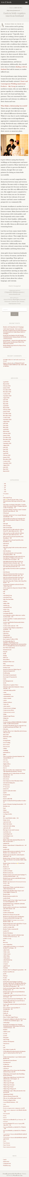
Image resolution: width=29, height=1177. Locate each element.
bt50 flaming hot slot (8, 681)
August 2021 (6, 445)
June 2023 (5, 401)
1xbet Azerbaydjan (7, 527)
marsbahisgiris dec (7, 834)
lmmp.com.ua (6, 820)
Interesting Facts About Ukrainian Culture (13, 780)
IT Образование (6, 786)
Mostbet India (6, 894)
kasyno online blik (7, 798)
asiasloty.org (6, 605)
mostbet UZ (6, 931)
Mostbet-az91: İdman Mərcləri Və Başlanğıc (13, 327)
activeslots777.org (7, 597)
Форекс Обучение (6, 1145)
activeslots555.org (7, 595)
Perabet (5, 977)
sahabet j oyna (6, 1031)
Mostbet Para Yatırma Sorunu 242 (11, 914)
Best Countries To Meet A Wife (10, 639)
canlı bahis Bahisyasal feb (9, 690)
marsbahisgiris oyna (8, 836)
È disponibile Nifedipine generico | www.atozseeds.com (14, 292)
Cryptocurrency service (9, 712)
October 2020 (6, 461)
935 (4, 593)
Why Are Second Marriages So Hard (12, 1098)
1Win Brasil (6, 513)
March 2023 (6, 407)
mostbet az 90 (6, 868)
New (4, 940)
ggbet (4, 754)
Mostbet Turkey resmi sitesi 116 (10, 929)
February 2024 (6, 385)
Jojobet (5, 792)
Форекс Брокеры (6, 1143)
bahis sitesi (5, 633)
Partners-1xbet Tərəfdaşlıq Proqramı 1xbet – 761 (14, 969)
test (4, 1045)
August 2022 (6, 421)
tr (3, 1055)
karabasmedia (6, 794)
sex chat (5, 1033)
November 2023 (7, 391)
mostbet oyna (6, 910)
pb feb (4, 973)
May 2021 (5, 451)
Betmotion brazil (7, 649)
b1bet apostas (6, 631)
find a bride (6, 734)
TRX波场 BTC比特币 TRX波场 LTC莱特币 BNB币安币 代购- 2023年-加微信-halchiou (14, 365)
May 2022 (5, 427)
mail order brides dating (9, 826)
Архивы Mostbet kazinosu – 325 (10, 1102)
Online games (6, 958)
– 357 (4, 487)
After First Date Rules (8, 599)
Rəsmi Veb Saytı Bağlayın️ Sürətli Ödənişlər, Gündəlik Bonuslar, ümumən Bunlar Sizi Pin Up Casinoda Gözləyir (14, 337)
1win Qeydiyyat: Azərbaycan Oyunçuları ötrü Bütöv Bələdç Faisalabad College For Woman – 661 (14, 520)
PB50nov (5, 975)
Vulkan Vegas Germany (8, 1084)
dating (4, 714)
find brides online (7, 736)
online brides (6, 950)
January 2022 (6, 435)
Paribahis (5, 967)
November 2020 (7, 459)
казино (4, 1104)
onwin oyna (6, 961)
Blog (4, 663)
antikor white (6, 603)
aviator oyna (6, 609)
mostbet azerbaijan (7, 870)
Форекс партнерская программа (9, 1147)
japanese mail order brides (9, 790)
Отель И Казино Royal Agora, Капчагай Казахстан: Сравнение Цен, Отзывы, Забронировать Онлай (14, 300)
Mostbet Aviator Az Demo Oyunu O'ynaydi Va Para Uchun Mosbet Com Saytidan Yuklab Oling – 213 (14, 860)
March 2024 (6, 383)
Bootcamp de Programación (10, 677)
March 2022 (6, 431)
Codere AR (5, 704)
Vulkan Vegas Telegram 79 (9, 1088)
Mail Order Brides (7, 824)
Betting (5, 655)
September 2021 (7, 443)
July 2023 (5, 399)
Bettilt (4, 653)
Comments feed (7, 1163)
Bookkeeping (6, 673)
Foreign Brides (6, 740)
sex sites (5, 1035)
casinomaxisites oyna (8, 696)
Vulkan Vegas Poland (8, 1086)
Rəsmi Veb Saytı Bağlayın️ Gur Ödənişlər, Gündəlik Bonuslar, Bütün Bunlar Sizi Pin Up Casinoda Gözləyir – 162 (14, 1026)
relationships (6, 1022)
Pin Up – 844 (6, 979)
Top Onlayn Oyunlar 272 (9, 1049)
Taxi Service (6, 1043)
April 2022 (6, 429)
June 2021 (5, 449)
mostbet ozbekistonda (8, 912)
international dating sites (9, 782)
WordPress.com (17, 1175)
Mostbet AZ (6, 866)
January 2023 (6, 411)
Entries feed (6, 1161)
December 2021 (7, 437)
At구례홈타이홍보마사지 (8, 359)
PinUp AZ (5, 1013)
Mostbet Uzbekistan (8, 933)
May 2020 (5, 469)
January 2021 (6, 457)
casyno (5, 700)
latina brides (6, 812)
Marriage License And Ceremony (11, 830)
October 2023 (6, 393)
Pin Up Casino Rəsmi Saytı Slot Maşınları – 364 (14, 998)
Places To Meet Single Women (10, 1017)
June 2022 (5, 425)
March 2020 (6, 471)
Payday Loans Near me (8, 971)
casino (4, 692)
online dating (6, 956)
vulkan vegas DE (7, 1080)
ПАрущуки (5, 1121)
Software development (8, 1041)
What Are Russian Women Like (10, 1096)
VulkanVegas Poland (8, 1094)
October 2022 (6, 417)
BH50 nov (5, 657)
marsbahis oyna (7, 832)
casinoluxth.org (7, 694)
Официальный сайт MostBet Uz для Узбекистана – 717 (14, 1119)
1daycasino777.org (7, 497)
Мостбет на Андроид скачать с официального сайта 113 (14, 1108)
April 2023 (5, 405)
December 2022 (7, 413)
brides (4, 679)
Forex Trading (6, 742)
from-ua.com (6, 746)
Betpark (5, 651)
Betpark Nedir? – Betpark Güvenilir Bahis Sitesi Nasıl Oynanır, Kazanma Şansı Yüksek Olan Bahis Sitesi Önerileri (14, 342)
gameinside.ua (6, 752)
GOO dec (5, 760)
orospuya (5, 963)
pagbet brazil (6, 965)
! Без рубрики (6, 493)
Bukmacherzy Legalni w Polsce (10, 685)
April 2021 (5, 453)
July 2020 (5, 467)
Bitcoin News (6, 659)
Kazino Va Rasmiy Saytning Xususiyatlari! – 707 (14, 804)
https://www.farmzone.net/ (13, 10)
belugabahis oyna (7, 637)
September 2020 (7, 463)
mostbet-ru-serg (7, 938)
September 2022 (7, 419)
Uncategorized (6, 1062)
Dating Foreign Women (8, 716)
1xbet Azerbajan (7, 525)
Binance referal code (8, 363)
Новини (4, 1115)
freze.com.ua (6, 744)
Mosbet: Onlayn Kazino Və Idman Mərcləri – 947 (14, 845)
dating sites (6, 718)
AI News (5, 601)
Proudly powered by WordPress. (12, 1173)
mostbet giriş (6, 885)
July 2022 (5, 423)
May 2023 (5, 403)
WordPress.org (7, 1165)
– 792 (4, 489)
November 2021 (7, 439)
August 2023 (6, 397)
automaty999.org (7, 607)
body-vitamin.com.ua (8, 665)
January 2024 (6, 387)
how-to (5, 767)
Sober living (6, 1039)
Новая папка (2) (6, 1113)
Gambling (5, 750)
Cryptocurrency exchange (9, 708)
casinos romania (7, 698)
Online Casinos (7, 954)
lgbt (4, 816)
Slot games (6, 1037)
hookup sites (6, 766)
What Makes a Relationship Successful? (14, 106)
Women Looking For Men (9, 1100)
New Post (5, 942)
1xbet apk (5, 523)
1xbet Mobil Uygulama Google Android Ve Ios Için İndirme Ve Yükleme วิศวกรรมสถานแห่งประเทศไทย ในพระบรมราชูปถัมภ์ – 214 (14, 558)
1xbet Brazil (6, 543)
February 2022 (7, 433)
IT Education (6, 784)
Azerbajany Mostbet (8, 613)
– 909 (4, 491)
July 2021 (5, 447)
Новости (5, 1117)
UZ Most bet (6, 1064)
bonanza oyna (6, 667)
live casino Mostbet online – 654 (10, 818)
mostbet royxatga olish (8, 927)
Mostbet (5, 847)
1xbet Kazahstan (7, 551)
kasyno (5, 796)
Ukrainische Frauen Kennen (10, 1060)
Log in (4, 1159)
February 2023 (6, 409)
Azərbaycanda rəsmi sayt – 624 (10, 625)
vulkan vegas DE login (8, 1082)
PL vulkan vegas (7, 1015)
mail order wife (7, 828)
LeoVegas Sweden (7, 814)
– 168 (4, 483)
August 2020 (6, 465)
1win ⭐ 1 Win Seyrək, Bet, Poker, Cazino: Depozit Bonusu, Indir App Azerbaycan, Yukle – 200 (14, 501)
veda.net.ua (6, 1068)
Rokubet (5, 1029)
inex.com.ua (6, 778)
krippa (5, 810)
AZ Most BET (6, 611)
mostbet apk (6, 849)
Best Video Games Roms (9, 647)
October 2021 (6, 441)
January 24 (5, 788)
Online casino (6, 952)
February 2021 (6, 455)
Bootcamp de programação (9, 675)
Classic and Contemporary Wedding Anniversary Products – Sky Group (14, 84)
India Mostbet (6, 776)
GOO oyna (6, 762)
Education (5, 729)
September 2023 (7, 395)
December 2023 (7, 389)
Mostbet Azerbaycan (8, 872)
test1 (4, 1047)
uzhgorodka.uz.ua (7, 1066)
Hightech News (7, 764)
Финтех (4, 1141)
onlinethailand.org (7, 959)
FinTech (5, 738)
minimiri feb (6, 843)
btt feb (4, 683)
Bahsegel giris (6, 635)
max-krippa (6, 838)
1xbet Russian (6, 572)
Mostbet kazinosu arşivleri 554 (10, 896)
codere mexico (6, 706)
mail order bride (7, 822)
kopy (4, 808)
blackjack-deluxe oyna (8, 661)
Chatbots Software (7, 702)
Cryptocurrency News (8, 710)
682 (4, 591)
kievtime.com (6, 806)
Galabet (5, 748)
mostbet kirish (6, 898)
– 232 (4, 485)
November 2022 (7, 415)
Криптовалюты (6, 1106)
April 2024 (5, 381)
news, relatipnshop (7, 944)
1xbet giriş (5, 545)
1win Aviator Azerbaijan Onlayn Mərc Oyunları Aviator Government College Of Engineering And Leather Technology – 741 (15, 506)
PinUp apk (6, 1011)
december (5, 720)
